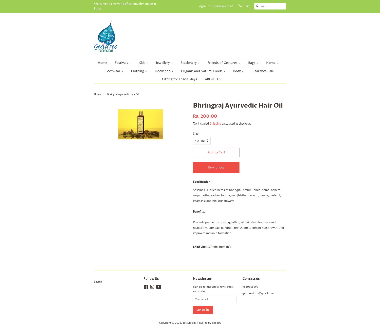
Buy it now (216, 167)
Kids (142, 63)
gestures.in (189, 322)
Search (98, 281)
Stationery (189, 63)
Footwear (113, 71)
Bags (252, 63)
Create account (222, 6)
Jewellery (163, 63)
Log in (202, 6)
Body (237, 71)
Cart (247, 6)
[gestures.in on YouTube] (158, 287)
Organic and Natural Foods (202, 71)
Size (196, 133)
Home (102, 63)
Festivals (122, 63)
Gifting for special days (179, 79)
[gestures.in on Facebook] (145, 287)
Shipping (215, 123)
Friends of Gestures (222, 63)
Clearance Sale (263, 71)
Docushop (163, 71)
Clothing (138, 71)
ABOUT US (213, 79)
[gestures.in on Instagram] (152, 287)
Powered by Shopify (209, 322)
